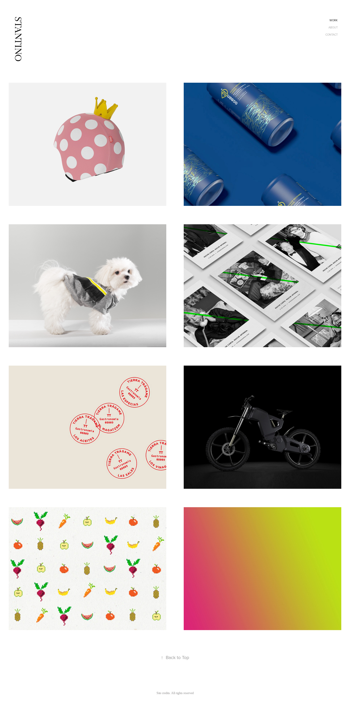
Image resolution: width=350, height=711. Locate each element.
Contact (331, 35)
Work (334, 20)
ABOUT (333, 27)
